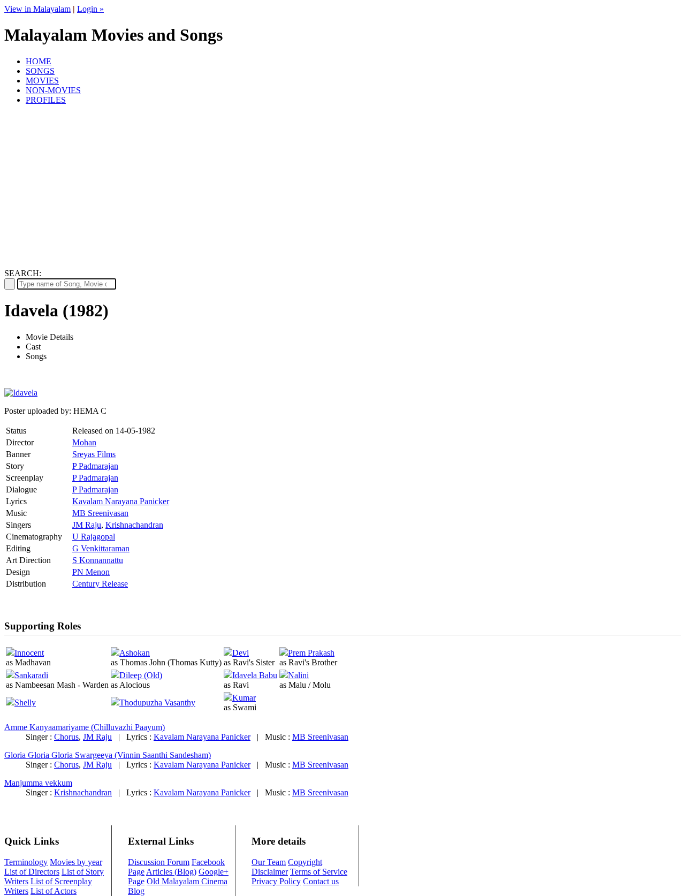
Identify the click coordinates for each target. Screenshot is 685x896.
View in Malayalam (37, 8)
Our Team (269, 862)
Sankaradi (31, 675)
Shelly (25, 702)
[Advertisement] (342, 188)
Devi (240, 652)
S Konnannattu (97, 560)
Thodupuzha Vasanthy (157, 702)
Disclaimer (270, 871)
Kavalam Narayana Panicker (120, 501)
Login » (90, 8)
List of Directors (31, 871)
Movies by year (76, 862)
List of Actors (54, 890)
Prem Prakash (311, 652)
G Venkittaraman (101, 548)
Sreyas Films (94, 454)
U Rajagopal (93, 536)
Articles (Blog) (171, 871)
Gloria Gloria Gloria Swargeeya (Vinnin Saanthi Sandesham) (107, 755)
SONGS (40, 70)
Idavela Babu (254, 675)
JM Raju (86, 524)
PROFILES (46, 99)
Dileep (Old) (140, 675)
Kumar (244, 697)
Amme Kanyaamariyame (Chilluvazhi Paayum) (84, 727)
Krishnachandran (134, 524)
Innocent (29, 652)
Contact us (321, 881)
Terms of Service (318, 871)
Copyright (305, 862)
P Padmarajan (95, 465)
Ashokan (134, 652)
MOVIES (42, 80)
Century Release (100, 583)
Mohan (84, 442)
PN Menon (91, 571)
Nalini (298, 675)
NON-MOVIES (53, 90)
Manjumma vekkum (38, 782)
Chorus (66, 736)
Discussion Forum (158, 862)
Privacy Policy (276, 881)
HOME (38, 61)
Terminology (26, 862)
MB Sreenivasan (100, 513)
